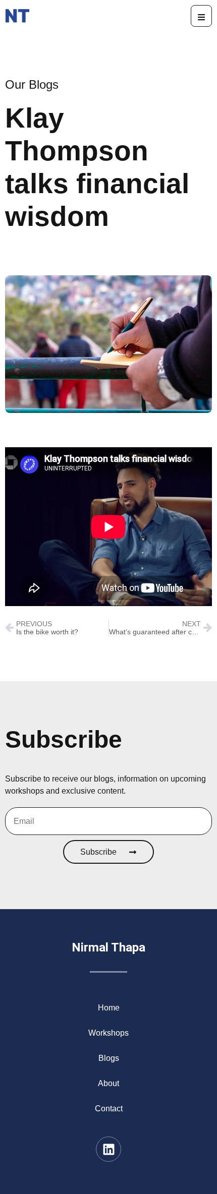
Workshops (108, 1033)
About (108, 1083)
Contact (109, 1108)
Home (109, 1007)
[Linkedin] (108, 1149)
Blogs (108, 1058)
